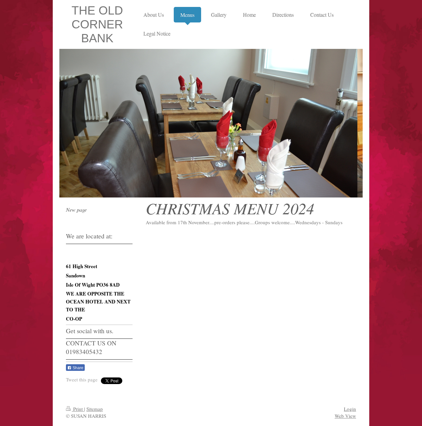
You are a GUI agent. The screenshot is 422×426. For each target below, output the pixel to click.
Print (78, 409)
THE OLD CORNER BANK (97, 24)
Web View (345, 415)
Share (77, 368)
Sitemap (94, 409)
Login (350, 409)
